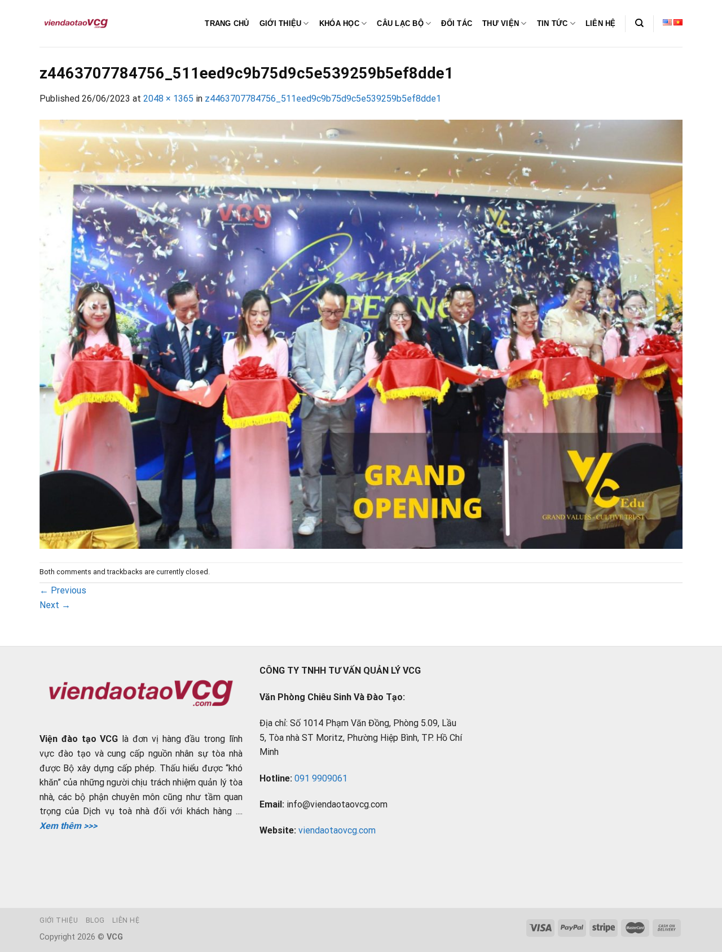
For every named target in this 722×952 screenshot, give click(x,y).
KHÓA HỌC (339, 23)
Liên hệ (125, 920)
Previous (62, 590)
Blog (95, 920)
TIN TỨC (552, 23)
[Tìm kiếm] (639, 23)
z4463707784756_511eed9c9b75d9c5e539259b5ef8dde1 (323, 98)
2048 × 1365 (168, 98)
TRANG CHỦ (227, 23)
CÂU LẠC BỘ (400, 23)
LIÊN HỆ (600, 23)
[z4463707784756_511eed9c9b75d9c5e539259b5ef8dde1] (361, 333)
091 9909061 (320, 778)
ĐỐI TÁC (456, 23)
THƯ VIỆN (500, 23)
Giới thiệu (58, 920)
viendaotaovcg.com (337, 830)
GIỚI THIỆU (280, 23)
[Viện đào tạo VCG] (76, 23)
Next (55, 605)
